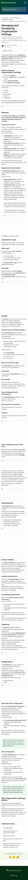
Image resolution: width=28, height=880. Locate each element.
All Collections (5, 18)
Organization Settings (6, 19)
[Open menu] (25, 3)
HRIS (15, 474)
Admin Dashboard (14, 18)
